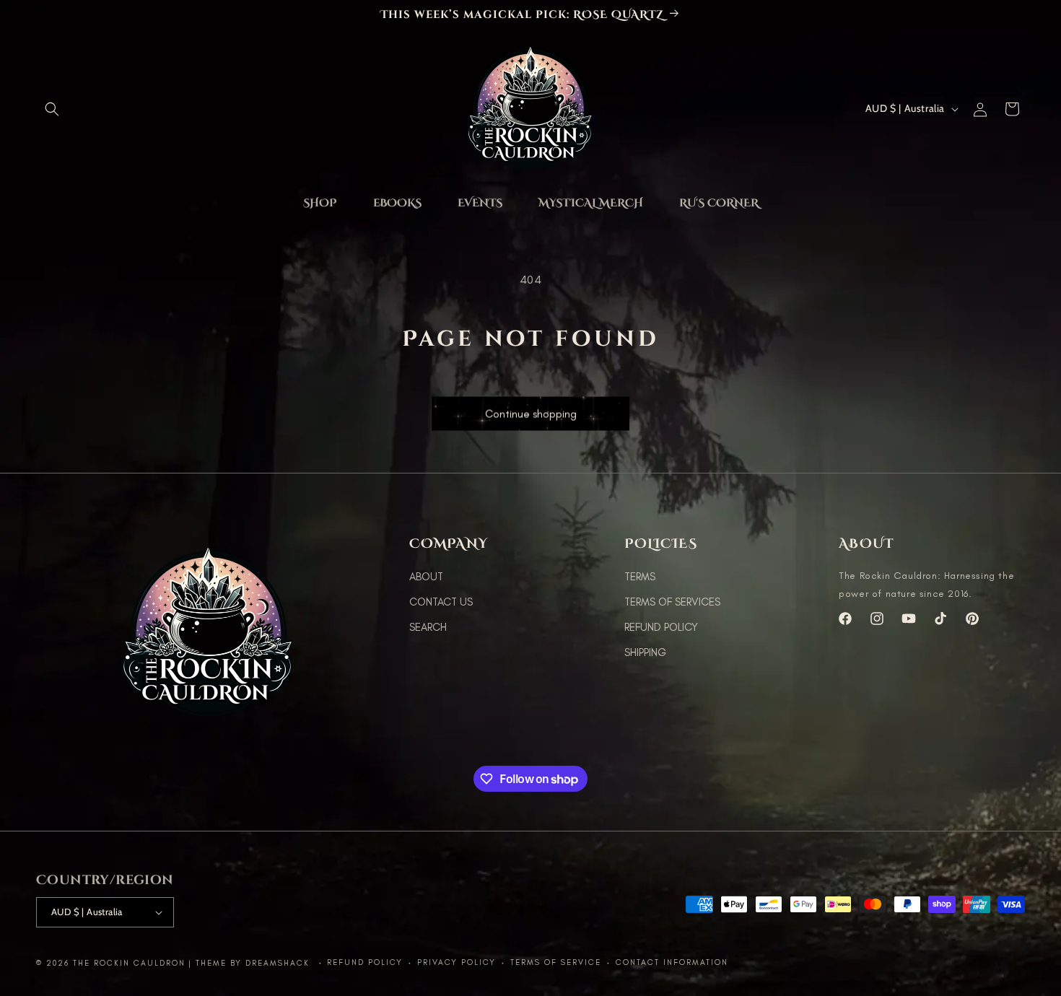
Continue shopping (531, 407)
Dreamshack (279, 963)
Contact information (672, 962)
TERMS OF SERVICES (672, 601)
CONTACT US (441, 601)
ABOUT (426, 576)
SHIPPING (645, 652)
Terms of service (555, 962)
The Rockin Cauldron (129, 963)
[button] (52, 109)
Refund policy (365, 962)
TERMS (639, 576)
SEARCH (428, 627)
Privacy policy (456, 962)
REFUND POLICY (661, 627)
